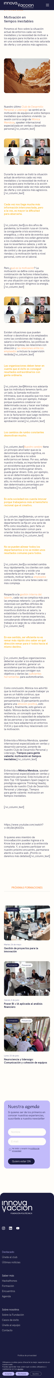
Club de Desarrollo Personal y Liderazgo (23, 108)
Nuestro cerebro (33, 446)
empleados (39, 577)
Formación (8, 1286)
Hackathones (9, 1280)
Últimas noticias (11, 1262)
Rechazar (22, 1373)
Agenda (6, 1296)
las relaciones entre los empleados (24, 349)
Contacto (7, 1330)
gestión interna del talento (23, 596)
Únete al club (9, 1257)
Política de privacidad (27, 1355)
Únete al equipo (11, 1325)
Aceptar (8, 1373)
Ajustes (35, 1373)
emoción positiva (27, 704)
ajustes (20, 1369)
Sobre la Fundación (13, 1314)
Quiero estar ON (21, 1161)
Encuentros (8, 1291)
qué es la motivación (22, 268)
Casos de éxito (10, 1320)
